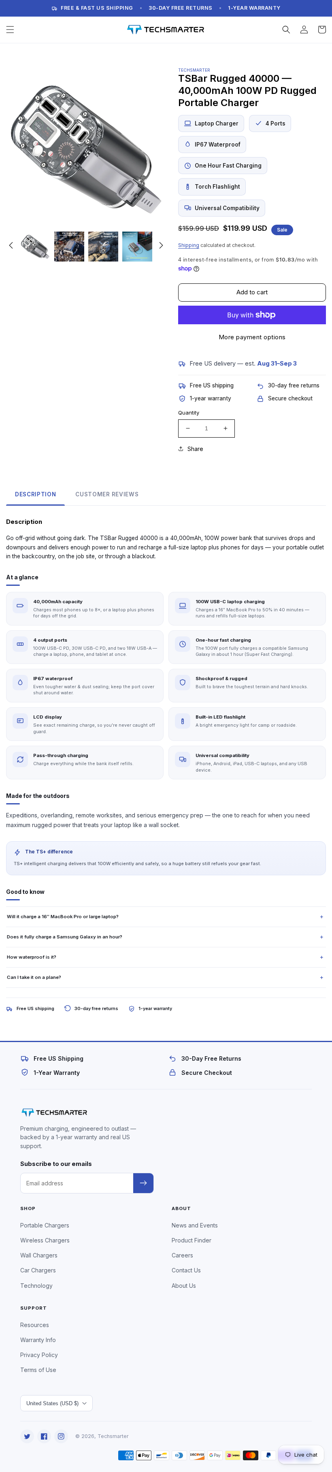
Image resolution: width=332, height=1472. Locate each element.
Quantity (188, 412)
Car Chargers (38, 1270)
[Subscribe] (143, 1183)
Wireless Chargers (45, 1240)
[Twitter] (27, 1436)
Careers (182, 1255)
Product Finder (191, 1240)
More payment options (252, 337)
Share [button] (195, 448)
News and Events (195, 1225)
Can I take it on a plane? (34, 977)
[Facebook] (44, 1436)
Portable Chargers (44, 1225)
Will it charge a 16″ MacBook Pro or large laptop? (63, 916)
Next (161, 245)
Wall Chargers (38, 1255)
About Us (184, 1285)
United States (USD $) (52, 1403)
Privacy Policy (39, 1354)
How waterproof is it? (31, 957)
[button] (10, 29)
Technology (36, 1285)
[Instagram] (61, 1436)
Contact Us (186, 1270)
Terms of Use (38, 1369)
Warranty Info (38, 1339)
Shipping (188, 245)
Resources (34, 1324)
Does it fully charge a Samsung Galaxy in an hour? (64, 937)
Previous (11, 245)
